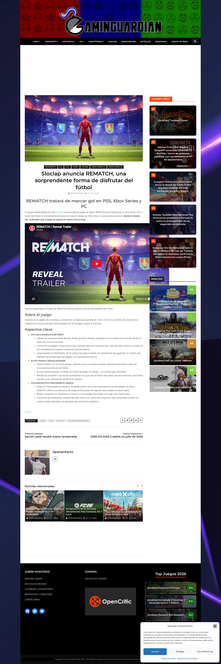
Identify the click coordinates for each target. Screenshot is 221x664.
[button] (214, 626)
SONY (36, 41)
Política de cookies (168, 658)
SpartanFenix (77, 193)
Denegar (180, 651)
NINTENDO (68, 41)
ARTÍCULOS (145, 41)
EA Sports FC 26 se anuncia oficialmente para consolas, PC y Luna (84, 511)
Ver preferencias (205, 651)
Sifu (51, 421)
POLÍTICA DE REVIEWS (36, 584)
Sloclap (59, 212)
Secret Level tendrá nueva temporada (51, 435)
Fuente (28, 412)
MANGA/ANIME (128, 41)
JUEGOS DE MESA (179, 41)
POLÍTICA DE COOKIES (96, 579)
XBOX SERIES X (115, 167)
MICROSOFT (50, 41)
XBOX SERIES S (98, 167)
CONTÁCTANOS (32, 600)
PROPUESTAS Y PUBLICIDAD (38, 594)
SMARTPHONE (95, 41)
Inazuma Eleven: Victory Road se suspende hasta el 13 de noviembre (44, 511)
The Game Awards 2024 (78, 421)
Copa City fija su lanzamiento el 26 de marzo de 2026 (123, 513)
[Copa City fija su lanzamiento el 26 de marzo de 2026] (123, 506)
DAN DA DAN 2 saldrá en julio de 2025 (117, 435)
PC (81, 41)
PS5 (67, 167)
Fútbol (43, 421)
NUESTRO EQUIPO (34, 579)
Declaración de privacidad (187, 658)
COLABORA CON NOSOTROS (39, 589)
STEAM (85, 167)
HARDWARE (161, 41)
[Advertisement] (110, 73)
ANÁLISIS (112, 41)
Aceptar (155, 651)
